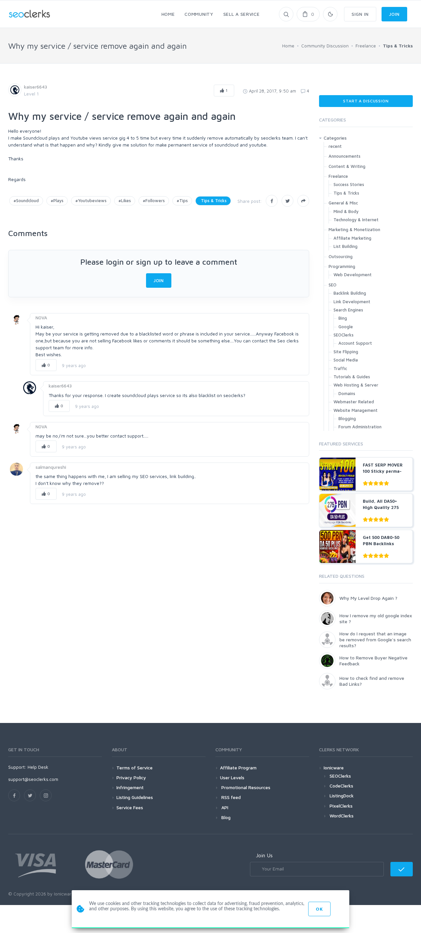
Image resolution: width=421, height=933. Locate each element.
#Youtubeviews (91, 200)
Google (345, 326)
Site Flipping (346, 351)
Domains (346, 393)
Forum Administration (360, 426)
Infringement (130, 787)
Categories (335, 138)
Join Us (264, 855)
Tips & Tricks (213, 200)
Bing (342, 318)
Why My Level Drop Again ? (368, 598)
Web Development (353, 274)
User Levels (232, 777)
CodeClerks (341, 785)
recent (335, 146)
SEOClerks (344, 334)
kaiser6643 (35, 87)
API (224, 807)
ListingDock (342, 795)
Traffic (340, 368)
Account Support (355, 343)
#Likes (124, 200)
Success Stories (349, 184)
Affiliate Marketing (352, 238)
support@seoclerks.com (33, 779)
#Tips (182, 200)
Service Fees (129, 807)
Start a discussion (365, 100)
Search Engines (348, 309)
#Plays (57, 200)
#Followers (154, 200)
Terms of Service (134, 767)
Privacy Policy (131, 777)
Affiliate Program (238, 767)
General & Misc (343, 202)
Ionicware (334, 767)
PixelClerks (341, 806)
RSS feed (230, 797)
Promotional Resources (245, 787)
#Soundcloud (26, 200)
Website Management (356, 410)
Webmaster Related (354, 401)
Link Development (352, 301)
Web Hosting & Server (356, 384)
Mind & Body (346, 211)
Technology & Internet (356, 219)
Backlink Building (350, 293)
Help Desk (38, 767)
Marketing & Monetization (354, 229)
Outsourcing (341, 256)
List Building (346, 246)
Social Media (346, 359)
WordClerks (342, 815)
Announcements (344, 156)
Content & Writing (347, 166)
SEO (332, 284)
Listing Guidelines (134, 797)
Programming (342, 266)
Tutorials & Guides (352, 376)
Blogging (347, 418)
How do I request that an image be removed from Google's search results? (375, 639)
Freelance (338, 176)
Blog (225, 817)
